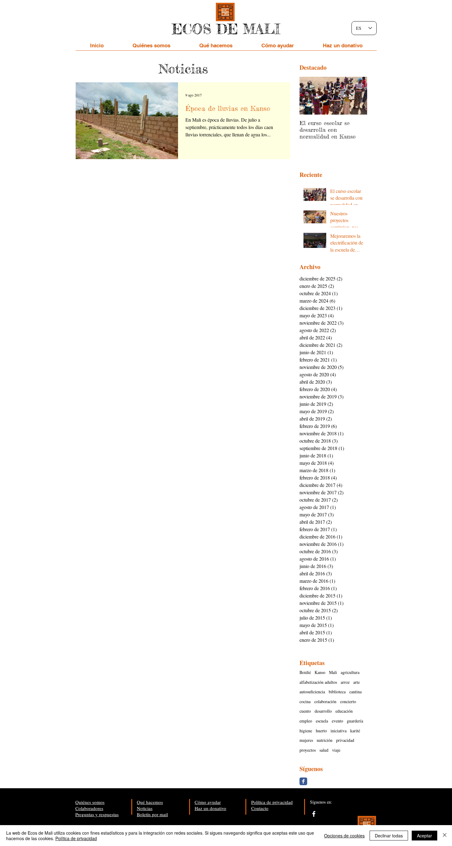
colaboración (325, 701)
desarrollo (323, 711)
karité (355, 731)
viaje (336, 750)
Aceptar (424, 835)
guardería (355, 721)
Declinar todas (389, 835)
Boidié (305, 672)
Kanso (320, 672)
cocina (305, 701)
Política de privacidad (76, 838)
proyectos (307, 750)
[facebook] (314, 814)
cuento (305, 711)
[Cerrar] (444, 835)
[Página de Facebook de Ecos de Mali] (303, 781)
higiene (305, 731)
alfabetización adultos (318, 682)
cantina (355, 692)
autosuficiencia (312, 692)
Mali (333, 672)
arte (356, 682)
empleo (305, 721)
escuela (322, 721)
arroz (345, 682)
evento (337, 721)
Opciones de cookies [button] (344, 835)
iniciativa (339, 731)
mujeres (306, 740)
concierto (348, 701)
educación (344, 711)
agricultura (350, 672)
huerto (321, 731)
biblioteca (337, 692)
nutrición (324, 740)
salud (323, 750)
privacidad (345, 740)
